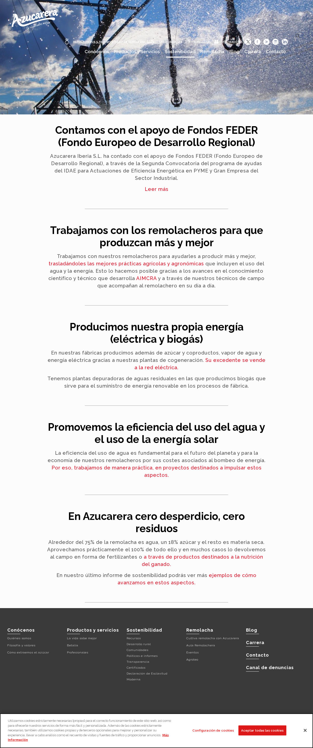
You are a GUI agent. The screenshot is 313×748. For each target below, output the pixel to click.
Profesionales (77, 652)
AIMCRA (146, 278)
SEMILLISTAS (202, 41)
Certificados (136, 667)
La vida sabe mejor (82, 638)
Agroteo (192, 659)
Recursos (134, 638)
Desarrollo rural (139, 644)
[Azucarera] (34, 18)
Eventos (192, 652)
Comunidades (137, 650)
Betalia (72, 645)
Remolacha (199, 630)
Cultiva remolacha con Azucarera (212, 638)
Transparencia (138, 661)
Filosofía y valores (21, 645)
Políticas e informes (142, 656)
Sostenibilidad (144, 630)
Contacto (257, 655)
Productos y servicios (93, 630)
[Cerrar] (305, 730)
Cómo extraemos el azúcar (28, 652)
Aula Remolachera (200, 645)
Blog (251, 630)
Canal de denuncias (270, 667)
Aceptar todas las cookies (262, 730)
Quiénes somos (19, 638)
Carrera (255, 642)
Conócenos (21, 630)
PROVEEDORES (233, 41)
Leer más (156, 189)
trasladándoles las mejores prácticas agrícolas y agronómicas (126, 264)
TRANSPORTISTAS (169, 41)
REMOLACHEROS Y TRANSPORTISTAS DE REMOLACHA (109, 41)
